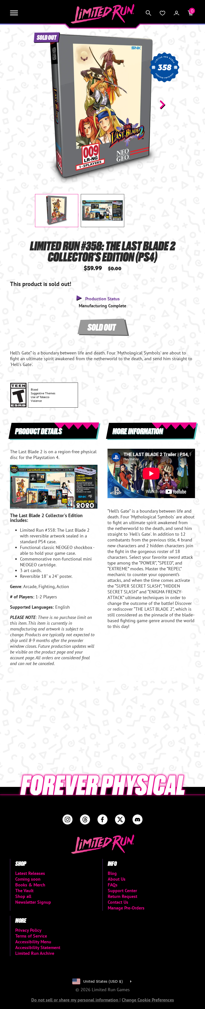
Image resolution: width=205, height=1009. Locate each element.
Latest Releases (30, 873)
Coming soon (27, 879)
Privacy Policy (28, 930)
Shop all (23, 896)
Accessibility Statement (37, 947)
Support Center (122, 890)
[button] (43, 104)
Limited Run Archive (34, 953)
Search (148, 13)
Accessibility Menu (33, 942)
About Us (117, 879)
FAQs (113, 885)
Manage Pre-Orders (126, 908)
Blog (112, 873)
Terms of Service (31, 936)
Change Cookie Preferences (148, 1000)
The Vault (24, 890)
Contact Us (118, 902)
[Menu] (14, 13)
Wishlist (162, 13)
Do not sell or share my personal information (75, 1000)
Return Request (122, 896)
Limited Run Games (102, 14)
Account (176, 13)
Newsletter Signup (33, 902)
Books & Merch (30, 885)
